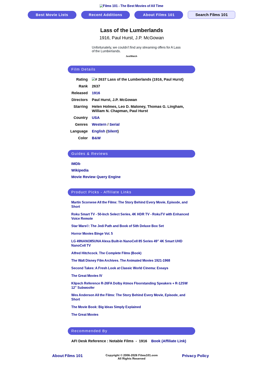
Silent (112, 131)
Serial (115, 124)
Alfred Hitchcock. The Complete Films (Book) (106, 253)
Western (99, 124)
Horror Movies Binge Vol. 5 (92, 233)
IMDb (75, 164)
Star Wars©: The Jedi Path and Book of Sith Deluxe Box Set (117, 226)
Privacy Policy (195, 356)
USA (96, 118)
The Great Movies (84, 314)
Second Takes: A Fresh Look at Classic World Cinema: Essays (119, 268)
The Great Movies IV (86, 275)
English (98, 131)
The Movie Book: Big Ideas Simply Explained (106, 307)
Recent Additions (105, 15)
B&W (96, 138)
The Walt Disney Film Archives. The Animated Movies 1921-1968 (120, 260)
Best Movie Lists (52, 15)
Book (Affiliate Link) (168, 341)
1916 (96, 93)
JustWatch (131, 56)
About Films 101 (159, 15)
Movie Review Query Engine (96, 177)
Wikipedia (80, 170)
